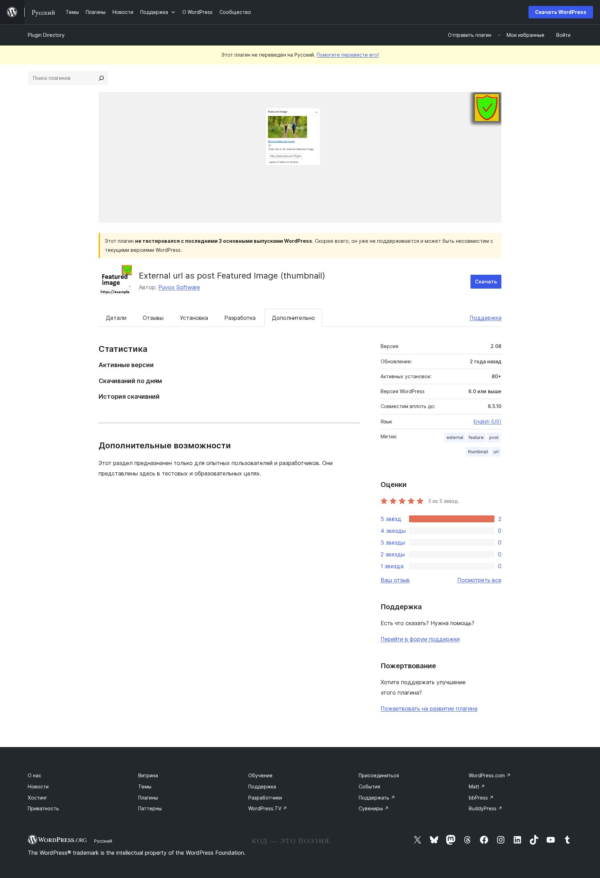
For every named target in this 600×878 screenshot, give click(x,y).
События (369, 786)
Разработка (240, 317)
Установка (194, 317)
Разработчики (265, 798)
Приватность (43, 808)
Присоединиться (379, 775)
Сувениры (374, 808)
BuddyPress (485, 808)
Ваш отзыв (395, 580)
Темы (144, 786)
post (494, 437)
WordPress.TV (267, 808)
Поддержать (377, 798)
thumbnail (478, 451)
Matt (477, 786)
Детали (116, 317)
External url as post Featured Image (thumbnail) (232, 276)
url (496, 451)
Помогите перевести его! (348, 55)
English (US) (487, 421)
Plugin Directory (46, 35)
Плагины (148, 798)
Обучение (260, 775)
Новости (38, 786)
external (455, 437)
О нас (34, 775)
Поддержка (485, 317)
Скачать (486, 281)
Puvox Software (179, 287)
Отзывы (153, 317)
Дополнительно (293, 317)
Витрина (148, 775)
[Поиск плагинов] (101, 78)
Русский (103, 841)
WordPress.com (490, 775)
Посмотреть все (479, 580)
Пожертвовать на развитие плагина (429, 708)
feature (476, 437)
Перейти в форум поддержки (420, 639)
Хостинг (37, 798)
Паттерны (150, 808)
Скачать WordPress (560, 12)
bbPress (481, 798)
